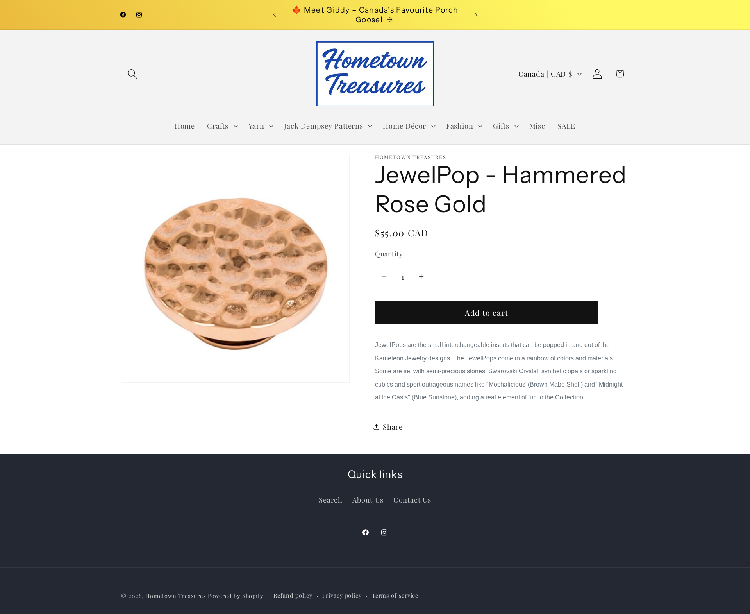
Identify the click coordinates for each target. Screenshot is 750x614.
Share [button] (393, 426)
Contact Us (412, 499)
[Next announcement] (475, 14)
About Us (367, 499)
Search (331, 499)
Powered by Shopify (235, 595)
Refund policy (292, 595)
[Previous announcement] (274, 14)
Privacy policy (342, 595)
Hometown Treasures (175, 595)
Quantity (389, 253)
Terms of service (395, 595)
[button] (132, 74)
